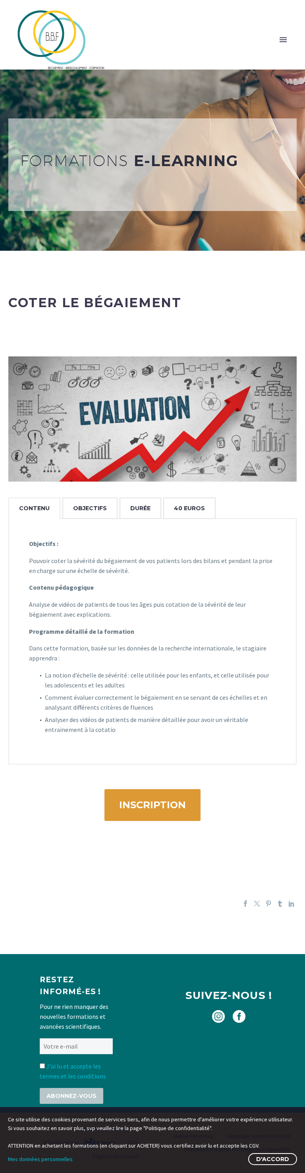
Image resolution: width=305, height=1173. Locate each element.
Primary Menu (283, 40)
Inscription (152, 805)
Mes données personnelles (40, 1159)
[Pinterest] (268, 903)
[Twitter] (257, 903)
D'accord (272, 1159)
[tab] (34, 508)
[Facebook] (245, 903)
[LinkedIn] (291, 903)
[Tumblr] (280, 903)
